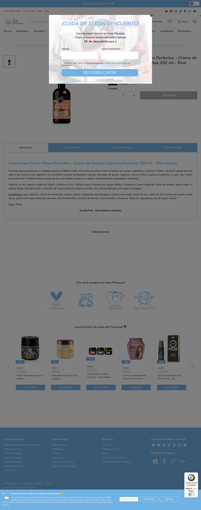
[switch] (191, 494)
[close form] (151, 15)
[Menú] (196, 474)
